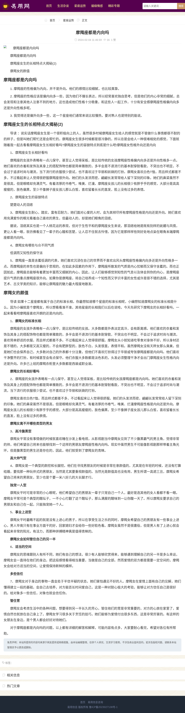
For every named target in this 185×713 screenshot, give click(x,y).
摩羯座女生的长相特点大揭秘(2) (33, 63)
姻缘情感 (97, 5)
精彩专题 (114, 5)
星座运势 (80, 5)
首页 (49, 5)
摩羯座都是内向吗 (23, 56)
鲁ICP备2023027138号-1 (103, 707)
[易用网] (21, 11)
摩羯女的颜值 (20, 71)
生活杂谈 (63, 5)
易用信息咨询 (95, 702)
